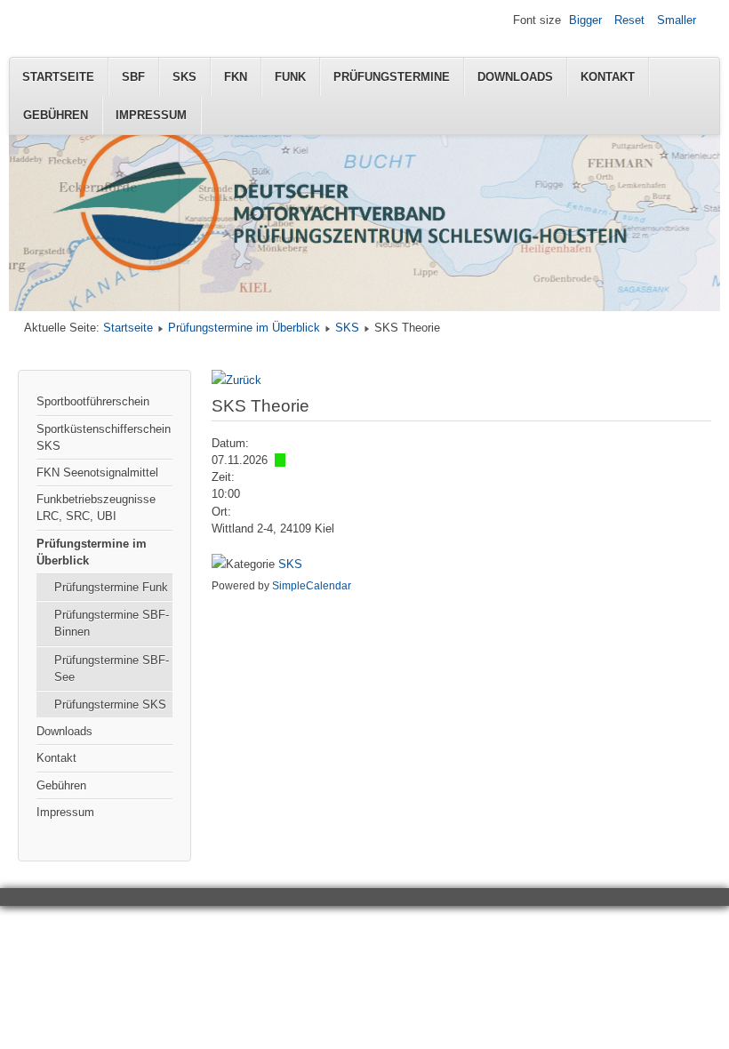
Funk (290, 77)
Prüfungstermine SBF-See (111, 668)
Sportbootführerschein (92, 401)
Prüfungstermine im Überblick (244, 327)
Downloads (515, 77)
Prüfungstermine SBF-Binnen (111, 623)
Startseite (58, 77)
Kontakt (608, 77)
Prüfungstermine (391, 77)
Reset (629, 20)
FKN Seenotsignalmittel (97, 472)
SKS (184, 77)
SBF (133, 77)
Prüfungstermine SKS (110, 704)
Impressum (151, 115)
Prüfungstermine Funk (111, 587)
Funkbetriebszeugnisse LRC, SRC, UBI (96, 507)
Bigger (585, 20)
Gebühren (55, 115)
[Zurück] (236, 380)
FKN (235, 77)
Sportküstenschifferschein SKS (103, 437)
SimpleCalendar (311, 586)
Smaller (676, 20)
